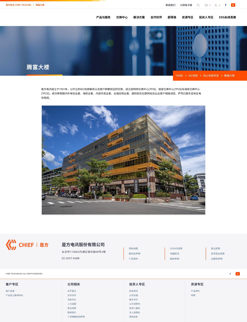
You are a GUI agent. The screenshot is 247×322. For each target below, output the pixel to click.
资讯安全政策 (218, 253)
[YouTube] (233, 4)
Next (209, 160)
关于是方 (71, 291)
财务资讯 (133, 291)
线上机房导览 (211, 75)
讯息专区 (71, 299)
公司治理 (133, 295)
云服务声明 (216, 258)
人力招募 (71, 304)
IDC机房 (193, 75)
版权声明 (174, 258)
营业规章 (71, 308)
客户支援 (10, 291)
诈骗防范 (174, 253)
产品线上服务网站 (14, 295)
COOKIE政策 (176, 248)
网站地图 (133, 248)
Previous (37, 160)
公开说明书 (134, 304)
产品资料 (195, 291)
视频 (193, 295)
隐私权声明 (134, 253)
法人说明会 (134, 312)
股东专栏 (133, 299)
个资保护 (133, 258)
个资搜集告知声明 (76, 317)
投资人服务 (134, 308)
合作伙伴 (71, 295)
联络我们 (71, 312)
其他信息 (133, 317)
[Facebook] (225, 4)
